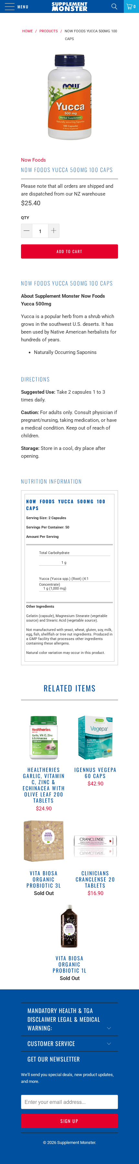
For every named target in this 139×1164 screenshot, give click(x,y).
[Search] (117, 6)
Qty (25, 217)
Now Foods (33, 160)
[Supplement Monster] (69, 6)
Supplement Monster (76, 1142)
